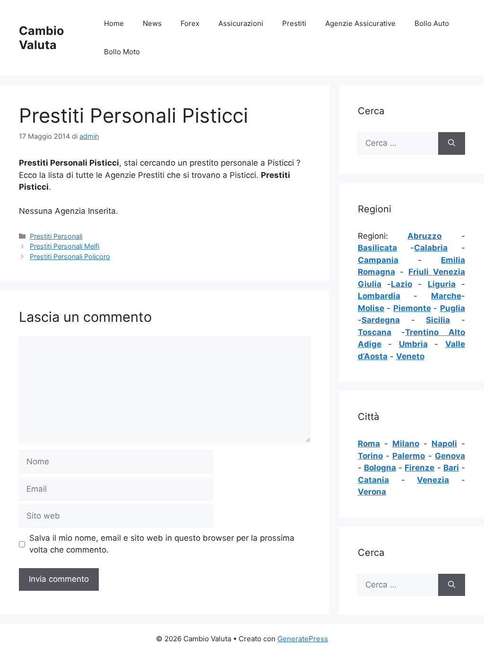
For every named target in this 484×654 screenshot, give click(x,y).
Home (114, 23)
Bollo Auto (432, 23)
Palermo (408, 456)
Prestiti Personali (56, 236)
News (152, 23)
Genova (450, 456)
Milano (405, 443)
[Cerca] (451, 143)
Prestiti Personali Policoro (70, 256)
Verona (372, 491)
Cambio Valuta (41, 38)
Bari (451, 467)
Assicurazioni (240, 23)
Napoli (444, 443)
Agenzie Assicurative (360, 23)
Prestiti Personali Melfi (64, 246)
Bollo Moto (122, 51)
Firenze (419, 467)
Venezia (433, 480)
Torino (370, 456)
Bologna (380, 467)
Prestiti (294, 23)
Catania (373, 480)
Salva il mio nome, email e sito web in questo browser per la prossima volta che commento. (161, 544)
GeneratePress (302, 638)
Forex (190, 23)
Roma (369, 443)
